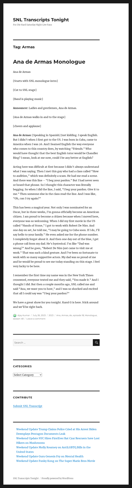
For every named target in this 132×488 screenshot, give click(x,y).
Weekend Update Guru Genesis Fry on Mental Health (50, 456)
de (70, 315)
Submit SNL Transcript (27, 406)
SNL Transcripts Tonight (41, 19)
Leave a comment (35, 318)
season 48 (18, 318)
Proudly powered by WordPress (57, 478)
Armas (64, 315)
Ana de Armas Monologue (49, 61)
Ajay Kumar (24, 315)
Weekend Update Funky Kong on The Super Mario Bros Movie (55, 460)
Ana (58, 315)
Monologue (91, 315)
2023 (51, 315)
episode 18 (78, 315)
